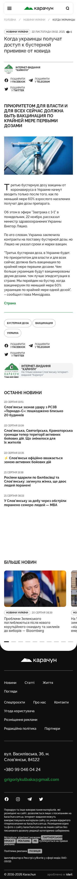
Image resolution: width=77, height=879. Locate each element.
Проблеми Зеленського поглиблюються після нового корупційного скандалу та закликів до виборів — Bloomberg (32, 625)
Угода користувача (19, 711)
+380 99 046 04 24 (22, 769)
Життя (48, 683)
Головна (10, 20)
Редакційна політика (20, 729)
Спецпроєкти (14, 702)
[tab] (6, 642)
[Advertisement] (38, 530)
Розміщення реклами (20, 720)
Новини (10, 683)
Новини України (34, 20)
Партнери (52, 729)
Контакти (61, 702)
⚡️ (33, 460)
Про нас (39, 702)
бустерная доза (18, 323)
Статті (29, 683)
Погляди (10, 691)
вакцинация (44, 323)
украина (12, 333)
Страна (10, 303)
